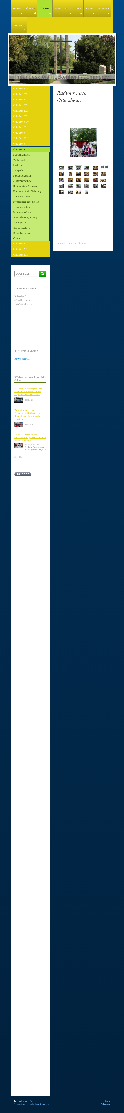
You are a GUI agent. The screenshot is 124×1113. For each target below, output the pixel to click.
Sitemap (33, 1100)
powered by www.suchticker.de (72, 243)
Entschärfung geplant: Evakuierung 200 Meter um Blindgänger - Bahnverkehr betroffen (27, 414)
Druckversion (22, 1100)
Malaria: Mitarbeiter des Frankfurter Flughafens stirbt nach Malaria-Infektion (30, 437)
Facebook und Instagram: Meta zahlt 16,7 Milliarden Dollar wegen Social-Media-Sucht (29, 391)
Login (107, 1100)
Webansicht (105, 1103)
